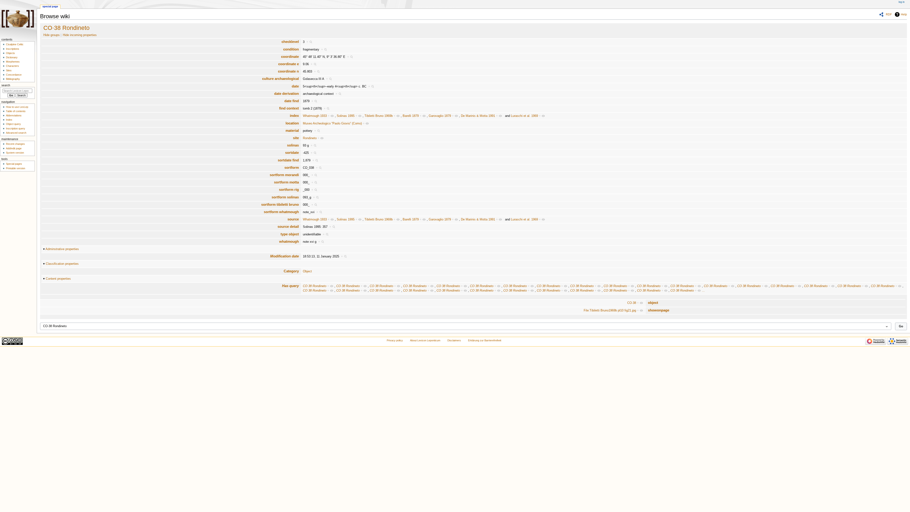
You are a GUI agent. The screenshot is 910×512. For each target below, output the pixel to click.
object (653, 303)
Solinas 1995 (346, 116)
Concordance (14, 74)
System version (15, 152)
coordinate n (288, 71)
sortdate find (288, 160)
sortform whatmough (281, 212)
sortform (291, 167)
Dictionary (12, 57)
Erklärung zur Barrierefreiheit (484, 340)
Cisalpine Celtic (14, 44)
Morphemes (13, 61)
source (293, 219)
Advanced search (16, 132)
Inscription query (15, 128)
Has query (290, 286)
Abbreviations (14, 115)
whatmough (289, 241)
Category (291, 271)
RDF (889, 14)
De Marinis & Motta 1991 (478, 116)
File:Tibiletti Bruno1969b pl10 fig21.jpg (610, 310)
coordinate (290, 57)
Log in (902, 1)
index (294, 116)
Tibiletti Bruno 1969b (378, 116)
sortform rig (289, 189)
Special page (50, 6)
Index (9, 119)
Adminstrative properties (62, 249)
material (292, 130)
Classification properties (62, 263)
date (295, 86)
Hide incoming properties (80, 35)
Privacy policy (395, 340)
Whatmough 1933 (315, 116)
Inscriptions (12, 48)
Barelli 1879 (411, 116)
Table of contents (16, 111)
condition (291, 49)
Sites (9, 70)
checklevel (290, 42)
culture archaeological (280, 79)
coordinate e (288, 64)
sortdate (292, 153)
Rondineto (310, 138)
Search (5, 85)
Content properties (58, 278)
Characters (12, 65)
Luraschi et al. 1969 (524, 116)
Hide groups (51, 35)
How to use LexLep (17, 106)
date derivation (286, 93)
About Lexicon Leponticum (425, 340)
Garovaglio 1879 (440, 116)
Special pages (14, 163)
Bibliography (13, 79)
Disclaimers (454, 340)
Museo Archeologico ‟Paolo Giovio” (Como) (332, 123)
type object (290, 234)
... (703, 290)
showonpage (658, 310)
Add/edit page (14, 148)
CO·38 (631, 303)
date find (291, 101)
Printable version (15, 168)
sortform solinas (285, 197)
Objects (10, 53)
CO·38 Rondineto (66, 27)
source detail (288, 226)
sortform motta (286, 182)
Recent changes (15, 143)
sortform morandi (284, 175)
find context (289, 108)
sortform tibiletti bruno (280, 204)
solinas (293, 145)
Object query (13, 124)
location (292, 123)
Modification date (284, 256)
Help (904, 14)
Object (307, 271)
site (296, 138)
